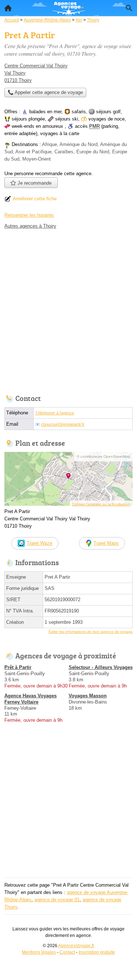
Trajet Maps (106, 543)
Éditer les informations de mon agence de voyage (91, 632)
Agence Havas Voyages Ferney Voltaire (30, 699)
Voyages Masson (88, 695)
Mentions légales (39, 952)
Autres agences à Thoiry (30, 226)
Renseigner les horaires (29, 215)
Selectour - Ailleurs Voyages (101, 667)
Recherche (129, 8)
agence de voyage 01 (57, 899)
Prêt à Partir (17, 667)
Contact (67, 952)
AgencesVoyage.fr (76, 945)
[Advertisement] (68, 309)
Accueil (8, 8)
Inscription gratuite (97, 952)
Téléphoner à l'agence (54, 413)
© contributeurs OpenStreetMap (103, 456)
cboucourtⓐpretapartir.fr (62, 424)
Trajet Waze (39, 543)
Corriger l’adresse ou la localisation (101, 504)
